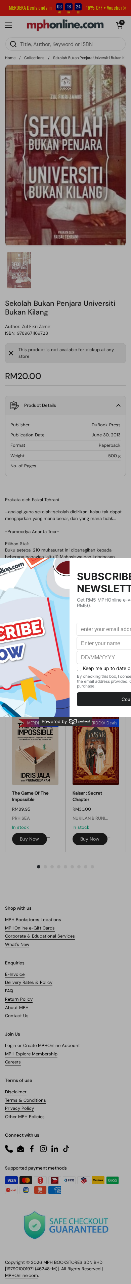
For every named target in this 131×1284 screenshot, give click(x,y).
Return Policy (19, 999)
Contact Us (17, 1015)
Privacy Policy (19, 1108)
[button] (119, 25)
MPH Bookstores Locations (33, 919)
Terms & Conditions (25, 1100)
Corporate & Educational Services (40, 936)
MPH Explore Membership (31, 1054)
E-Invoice (15, 974)
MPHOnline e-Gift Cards (30, 928)
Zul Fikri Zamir (36, 326)
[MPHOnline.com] (65, 25)
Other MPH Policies (25, 1117)
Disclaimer (16, 1092)
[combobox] (65, 44)
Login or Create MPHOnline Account (42, 1045)
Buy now (29, 839)
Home (10, 57)
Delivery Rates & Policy (28, 982)
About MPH (17, 1007)
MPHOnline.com (21, 1275)
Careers (13, 1062)
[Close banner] (125, 8)
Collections (34, 57)
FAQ (9, 991)
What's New (17, 944)
